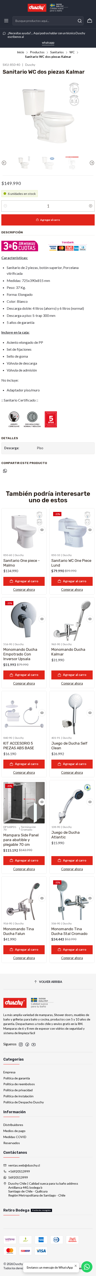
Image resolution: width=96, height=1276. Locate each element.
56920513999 (18, 1177)
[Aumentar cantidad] (90, 206)
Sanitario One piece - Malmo (21, 562)
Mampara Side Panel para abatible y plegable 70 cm (21, 840)
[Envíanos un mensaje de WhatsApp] (86, 1266)
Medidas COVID (14, 1137)
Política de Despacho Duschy (23, 1102)
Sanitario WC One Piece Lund (71, 562)
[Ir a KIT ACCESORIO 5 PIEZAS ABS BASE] (24, 713)
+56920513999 (19, 1171)
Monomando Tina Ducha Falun (18, 931)
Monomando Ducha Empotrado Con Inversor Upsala (20, 654)
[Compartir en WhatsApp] (5, 471)
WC (72, 52)
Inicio (20, 52)
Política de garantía (16, 1078)
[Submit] (79, 20)
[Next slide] (91, 163)
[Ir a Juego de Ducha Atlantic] (72, 802)
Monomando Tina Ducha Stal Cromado (69, 931)
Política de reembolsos (19, 1084)
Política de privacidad (18, 1090)
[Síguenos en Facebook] (27, 1044)
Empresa (9, 1072)
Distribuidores (13, 1125)
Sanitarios (57, 52)
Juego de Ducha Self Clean (69, 745)
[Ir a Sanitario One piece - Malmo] (24, 531)
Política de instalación (18, 1096)
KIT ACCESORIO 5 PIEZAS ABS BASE (18, 745)
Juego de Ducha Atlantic (65, 834)
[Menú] (6, 21)
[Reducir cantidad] (5, 206)
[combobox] (48, 20)
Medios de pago (14, 1131)
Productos (37, 52)
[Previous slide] (4, 163)
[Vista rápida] (42, 529)
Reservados (11, 1143)
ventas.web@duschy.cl (24, 1165)
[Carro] (89, 21)
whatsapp (48, 42)
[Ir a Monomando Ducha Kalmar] (72, 620)
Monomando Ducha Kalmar (68, 651)
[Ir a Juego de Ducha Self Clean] (72, 713)
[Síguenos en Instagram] (21, 1044)
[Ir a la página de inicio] (48, 7)
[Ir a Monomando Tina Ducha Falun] (24, 899)
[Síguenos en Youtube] (33, 1044)
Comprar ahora (24, 589)
